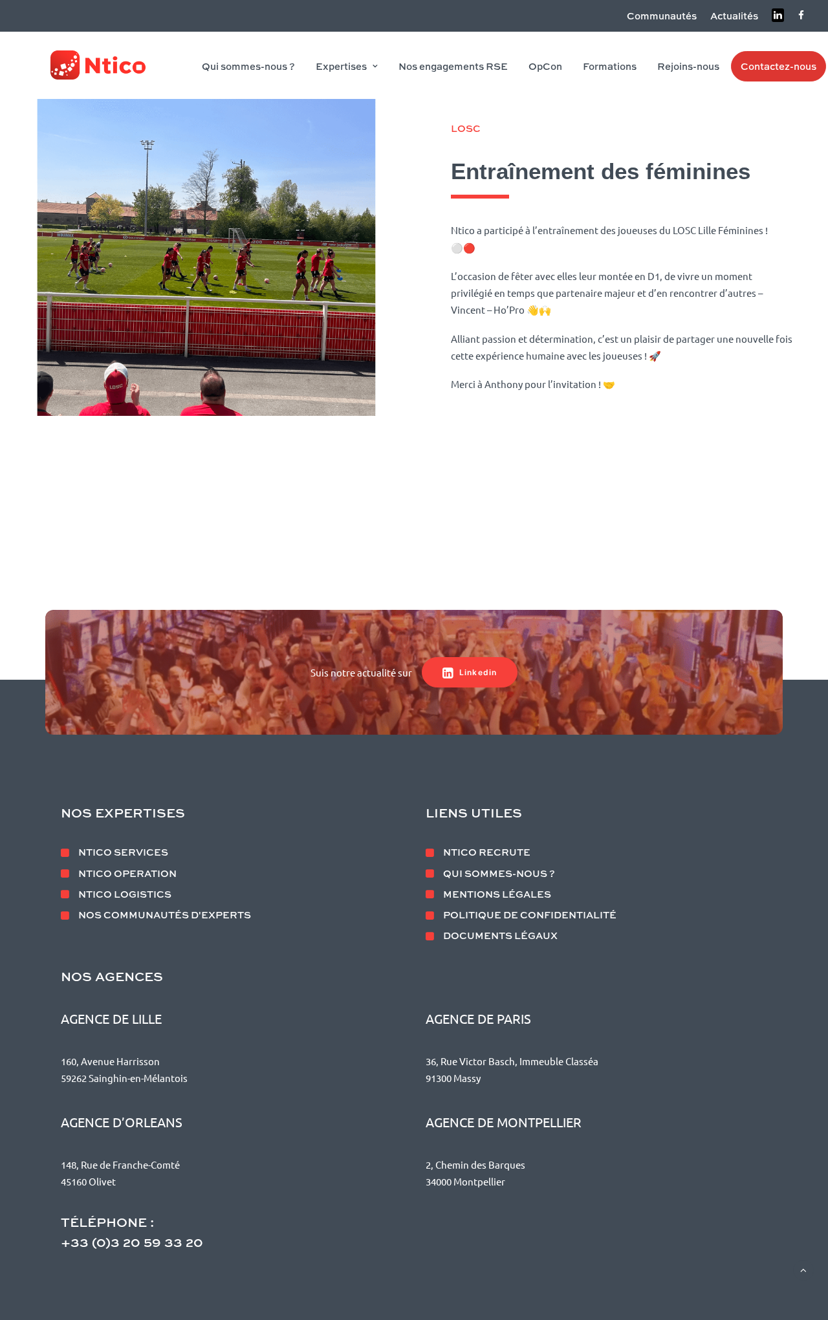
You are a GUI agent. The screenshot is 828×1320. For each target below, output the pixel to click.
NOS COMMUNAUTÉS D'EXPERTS (164, 914)
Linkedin (478, 672)
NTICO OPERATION (127, 873)
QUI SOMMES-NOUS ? (499, 873)
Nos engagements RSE (453, 66)
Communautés (662, 15)
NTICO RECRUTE (486, 852)
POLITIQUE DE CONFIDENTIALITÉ (529, 914)
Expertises (341, 66)
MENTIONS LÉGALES (497, 894)
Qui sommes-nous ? (248, 66)
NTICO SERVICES (123, 852)
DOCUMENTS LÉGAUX (500, 935)
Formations (610, 66)
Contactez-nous (778, 66)
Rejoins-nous (688, 66)
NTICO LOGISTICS (124, 894)
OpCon (545, 66)
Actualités (734, 15)
